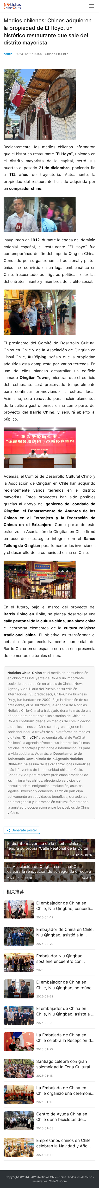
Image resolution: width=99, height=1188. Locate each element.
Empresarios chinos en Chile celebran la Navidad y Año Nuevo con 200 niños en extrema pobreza (63, 1143)
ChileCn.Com (58, 1181)
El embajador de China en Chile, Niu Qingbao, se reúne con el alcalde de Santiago (64, 985)
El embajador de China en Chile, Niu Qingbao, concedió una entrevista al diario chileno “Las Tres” (64, 906)
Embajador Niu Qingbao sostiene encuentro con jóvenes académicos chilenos (64, 958)
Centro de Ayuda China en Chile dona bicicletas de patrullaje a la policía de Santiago (61, 1117)
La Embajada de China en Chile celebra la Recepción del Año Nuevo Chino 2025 (65, 1038)
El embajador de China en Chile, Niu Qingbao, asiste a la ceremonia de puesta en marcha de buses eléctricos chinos (65, 1011)
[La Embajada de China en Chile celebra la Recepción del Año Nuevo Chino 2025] (19, 1041)
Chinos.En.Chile (56, 54)
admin (8, 54)
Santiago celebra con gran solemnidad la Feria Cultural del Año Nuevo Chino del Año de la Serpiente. (64, 1064)
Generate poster (24, 830)
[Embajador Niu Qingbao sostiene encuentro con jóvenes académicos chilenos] (19, 962)
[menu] (92, 6)
